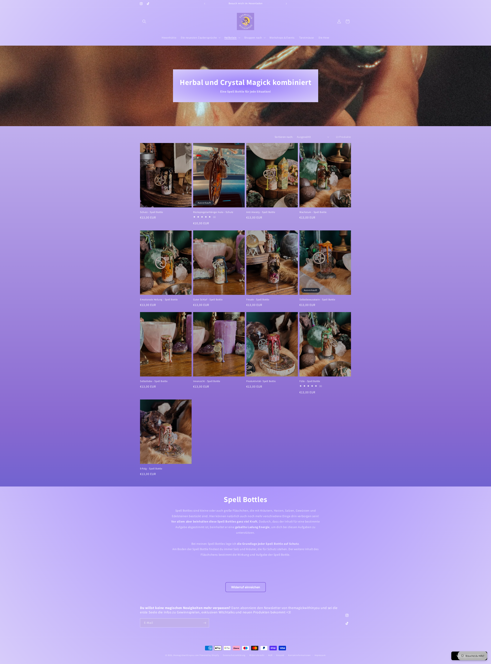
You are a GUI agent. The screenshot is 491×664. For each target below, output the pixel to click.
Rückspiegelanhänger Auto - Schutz (213, 212)
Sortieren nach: (284, 137)
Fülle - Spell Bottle (309, 381)
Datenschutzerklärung (234, 655)
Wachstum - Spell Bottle (313, 212)
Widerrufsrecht (256, 655)
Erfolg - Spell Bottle (151, 468)
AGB (270, 655)
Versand (280, 655)
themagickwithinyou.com (186, 655)
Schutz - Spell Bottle (151, 212)
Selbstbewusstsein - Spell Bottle (317, 299)
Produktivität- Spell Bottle (261, 381)
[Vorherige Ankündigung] (204, 3)
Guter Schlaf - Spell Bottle (207, 299)
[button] (144, 21)
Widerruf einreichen (245, 587)
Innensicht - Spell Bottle (206, 381)
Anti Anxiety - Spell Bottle (260, 212)
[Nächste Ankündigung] (286, 3)
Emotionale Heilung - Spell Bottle (159, 299)
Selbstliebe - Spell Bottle (154, 381)
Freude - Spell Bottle (257, 299)
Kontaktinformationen (299, 655)
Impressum (320, 655)
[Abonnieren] (204, 622)
